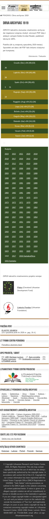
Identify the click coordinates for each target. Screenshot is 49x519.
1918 (7, 256)
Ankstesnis (33, 56)
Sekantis (42, 56)
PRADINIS (6, 15)
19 (6, 97)
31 (10, 87)
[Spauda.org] (24, 7)
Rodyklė (8, 149)
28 (6, 77)
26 (6, 68)
